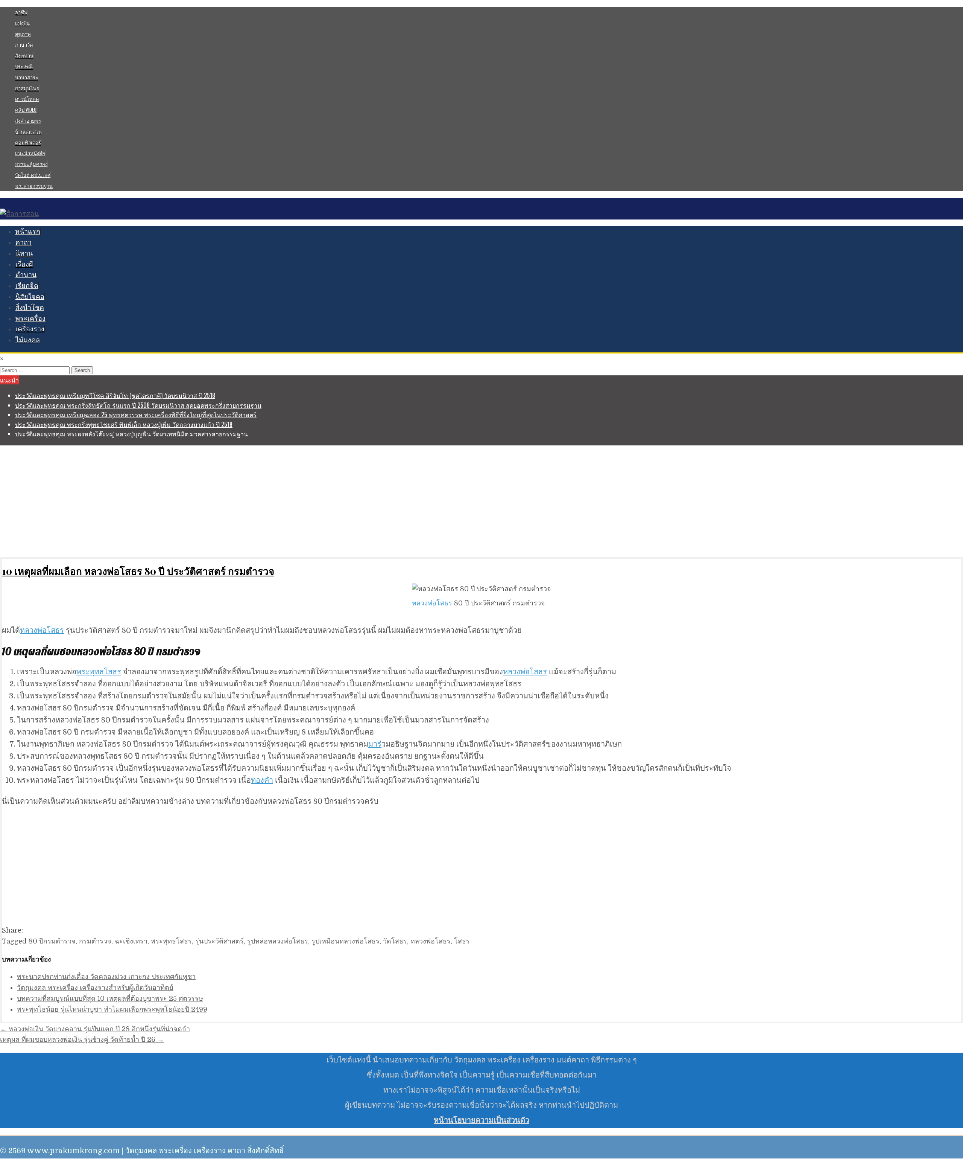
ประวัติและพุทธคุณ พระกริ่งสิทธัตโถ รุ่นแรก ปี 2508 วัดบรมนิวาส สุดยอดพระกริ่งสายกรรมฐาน (138, 405)
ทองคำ (262, 780)
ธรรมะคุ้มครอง (31, 164)
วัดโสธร (395, 941)
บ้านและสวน (28, 131)
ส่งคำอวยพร (28, 120)
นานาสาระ (26, 77)
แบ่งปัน (22, 23)
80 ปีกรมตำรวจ (52, 941)
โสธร (462, 941)
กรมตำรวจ (95, 941)
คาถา (23, 242)
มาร (374, 744)
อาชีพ (21, 12)
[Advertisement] (225, 501)
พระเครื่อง (30, 318)
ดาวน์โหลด (27, 98)
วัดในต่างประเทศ (32, 174)
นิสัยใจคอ (29, 296)
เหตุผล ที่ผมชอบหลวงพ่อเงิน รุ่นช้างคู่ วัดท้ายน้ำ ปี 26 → (82, 1039)
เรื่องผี (24, 264)
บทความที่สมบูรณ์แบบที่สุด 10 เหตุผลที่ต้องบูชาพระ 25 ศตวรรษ (110, 998)
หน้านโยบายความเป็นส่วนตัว (481, 1120)
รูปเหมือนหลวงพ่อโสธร (345, 941)
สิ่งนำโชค (29, 307)
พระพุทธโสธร (98, 672)
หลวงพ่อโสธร (432, 603)
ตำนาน (25, 275)
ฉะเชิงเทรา (131, 941)
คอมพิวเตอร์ (28, 142)
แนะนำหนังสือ (30, 153)
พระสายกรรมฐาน (34, 185)
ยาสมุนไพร (27, 88)
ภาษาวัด (24, 44)
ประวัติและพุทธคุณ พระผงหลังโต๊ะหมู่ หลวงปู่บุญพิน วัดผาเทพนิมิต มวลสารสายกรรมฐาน (131, 433)
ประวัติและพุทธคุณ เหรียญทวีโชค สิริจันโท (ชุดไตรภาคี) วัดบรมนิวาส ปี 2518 (115, 395)
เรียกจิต (26, 286)
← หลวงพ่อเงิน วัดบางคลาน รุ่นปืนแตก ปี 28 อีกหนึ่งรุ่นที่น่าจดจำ (95, 1029)
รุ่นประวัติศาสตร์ (219, 941)
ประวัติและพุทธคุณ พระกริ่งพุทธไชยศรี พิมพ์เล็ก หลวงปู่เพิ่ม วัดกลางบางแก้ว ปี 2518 (123, 424)
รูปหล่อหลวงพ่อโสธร (277, 941)
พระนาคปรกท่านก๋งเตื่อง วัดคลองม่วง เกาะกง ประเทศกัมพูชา (106, 976)
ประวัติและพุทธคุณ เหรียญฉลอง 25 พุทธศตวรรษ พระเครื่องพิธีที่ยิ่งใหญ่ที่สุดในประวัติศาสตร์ (136, 414)
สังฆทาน (24, 55)
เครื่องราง (29, 329)
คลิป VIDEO (25, 109)
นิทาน (24, 253)
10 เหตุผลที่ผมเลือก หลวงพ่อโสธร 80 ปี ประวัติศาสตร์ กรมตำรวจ (138, 571)
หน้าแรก (27, 231)
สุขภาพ (23, 34)
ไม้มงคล (27, 340)
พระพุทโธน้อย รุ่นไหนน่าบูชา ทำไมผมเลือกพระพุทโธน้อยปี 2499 (112, 1009)
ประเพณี (24, 66)
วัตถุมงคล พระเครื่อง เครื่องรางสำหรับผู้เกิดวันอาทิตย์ (95, 987)
